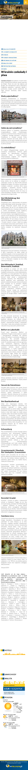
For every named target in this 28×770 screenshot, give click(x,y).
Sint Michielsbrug (21, 215)
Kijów (2, 602)
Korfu (16, 584)
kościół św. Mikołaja (13, 270)
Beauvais (3, 607)
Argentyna (22, 585)
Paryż (2, 584)
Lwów (17, 603)
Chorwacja (4, 587)
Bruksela (3, 589)
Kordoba (9, 584)
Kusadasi (10, 592)
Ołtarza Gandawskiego (14, 420)
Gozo (23, 589)
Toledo (12, 585)
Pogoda (8, 697)
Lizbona (3, 597)
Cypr (2, 615)
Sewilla (3, 605)
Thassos (22, 613)
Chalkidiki (23, 587)
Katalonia (4, 603)
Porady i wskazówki (10, 57)
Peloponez (16, 595)
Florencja (11, 610)
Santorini (3, 585)
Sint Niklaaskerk (19, 278)
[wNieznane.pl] (12, 3)
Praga (8, 595)
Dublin (11, 603)
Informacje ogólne (9, 60)
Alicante (22, 598)
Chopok (3, 594)
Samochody (10, 674)
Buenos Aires (13, 613)
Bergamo (22, 600)
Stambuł (23, 590)
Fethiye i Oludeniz (14, 618)
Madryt (23, 595)
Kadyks (3, 610)
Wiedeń (11, 587)
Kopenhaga (12, 616)
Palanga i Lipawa (20, 608)
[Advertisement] (14, 34)
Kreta (10, 605)
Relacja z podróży (9, 49)
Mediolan (13, 600)
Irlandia (17, 592)
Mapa (5, 69)
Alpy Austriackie (6, 598)
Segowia (17, 607)
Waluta (8, 678)
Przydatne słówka (9, 66)
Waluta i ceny (7, 63)
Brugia (3, 85)
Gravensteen (5, 224)
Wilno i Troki (20, 605)
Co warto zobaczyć (10, 52)
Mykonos (3, 592)
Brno (18, 589)
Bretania (23, 592)
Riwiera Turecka (14, 590)
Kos (18, 610)
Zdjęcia (5, 54)
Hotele (8, 650)
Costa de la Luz (20, 594)
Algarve (15, 598)
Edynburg (4, 590)
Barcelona (4, 600)
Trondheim (10, 608)
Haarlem (10, 607)
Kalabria (16, 597)
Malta (23, 603)
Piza (17, 587)
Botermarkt (21, 325)
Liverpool (17, 615)
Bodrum (23, 584)
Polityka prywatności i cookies (14, 763)
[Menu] (26, 2)
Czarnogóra (21, 602)
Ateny (10, 594)
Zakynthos (12, 589)
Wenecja (11, 602)
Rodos (3, 595)
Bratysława (18, 620)
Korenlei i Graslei (6, 500)
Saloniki (23, 607)
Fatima (11, 620)
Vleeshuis (4, 459)
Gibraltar (12, 612)
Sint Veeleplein (21, 466)
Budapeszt (22, 616)
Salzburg (3, 618)
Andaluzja (9, 615)
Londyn (23, 597)
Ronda (3, 608)
